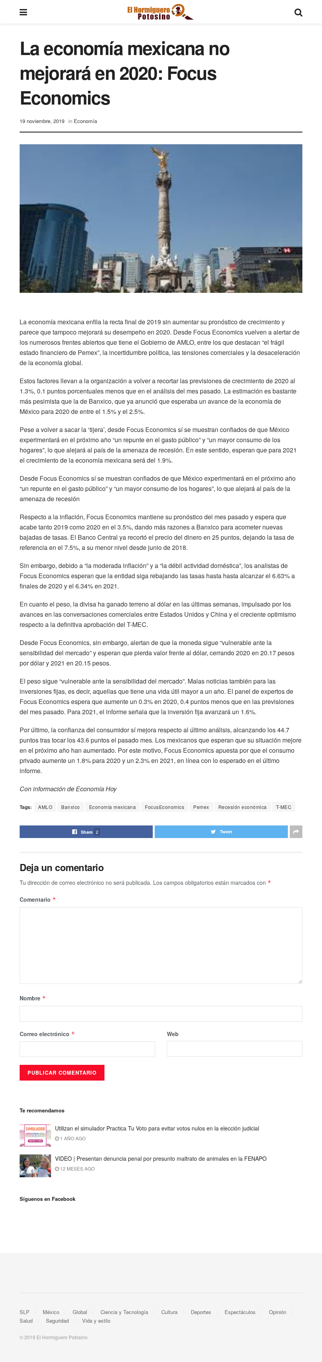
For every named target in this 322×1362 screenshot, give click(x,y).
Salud (26, 1320)
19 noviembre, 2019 (42, 121)
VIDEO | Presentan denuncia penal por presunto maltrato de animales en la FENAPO (161, 1158)
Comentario (38, 899)
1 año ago (72, 1138)
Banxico (70, 806)
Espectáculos (240, 1312)
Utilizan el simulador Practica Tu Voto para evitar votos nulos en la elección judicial (157, 1128)
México (51, 1312)
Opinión (277, 1312)
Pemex (201, 806)
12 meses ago (77, 1168)
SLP (24, 1312)
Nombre (33, 998)
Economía (85, 121)
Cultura (169, 1312)
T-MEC (284, 806)
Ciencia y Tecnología (124, 1312)
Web (173, 1034)
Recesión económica (242, 806)
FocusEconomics (164, 806)
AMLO (45, 806)
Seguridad (57, 1320)
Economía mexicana (112, 806)
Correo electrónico (47, 1034)
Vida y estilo (96, 1320)
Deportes (201, 1312)
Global (80, 1312)
